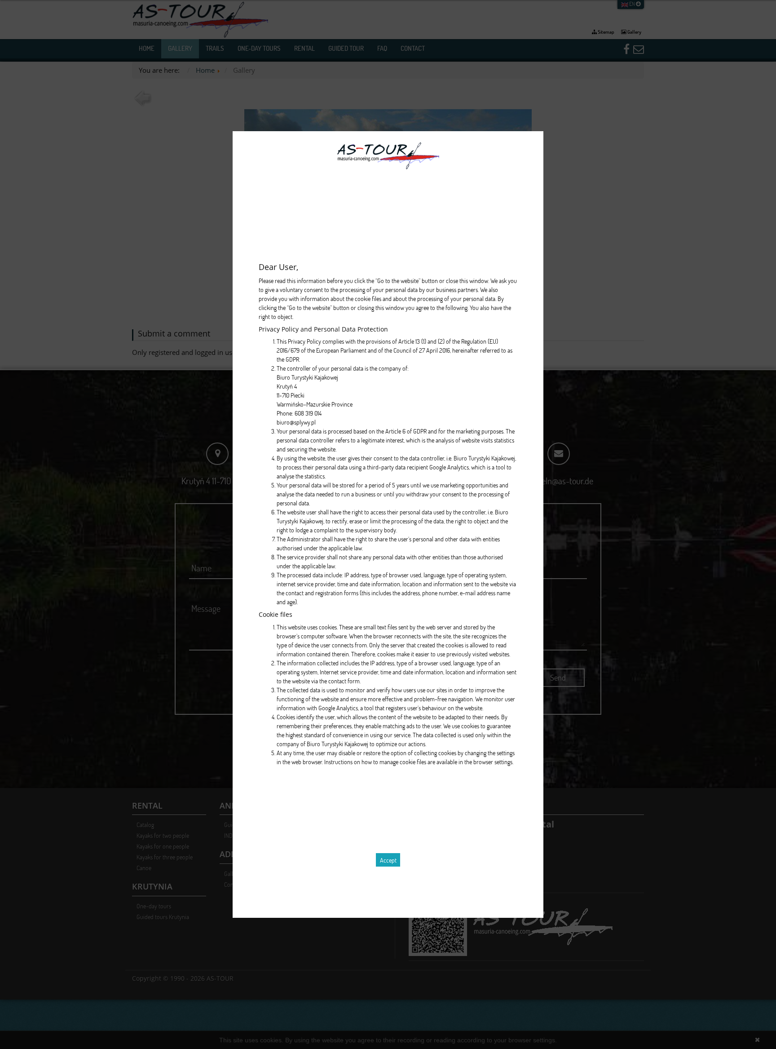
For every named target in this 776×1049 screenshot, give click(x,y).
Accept (388, 860)
